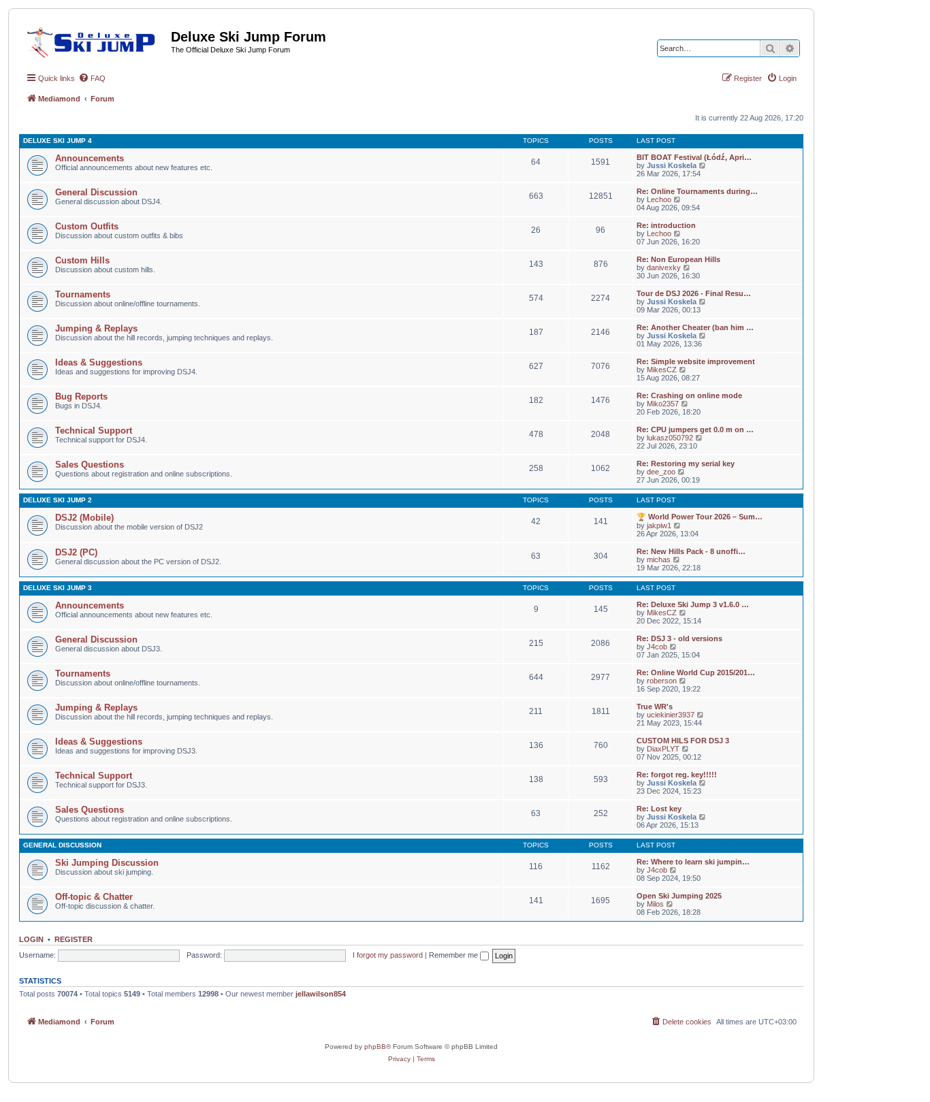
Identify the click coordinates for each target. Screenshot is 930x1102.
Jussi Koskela (671, 165)
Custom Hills (82, 260)
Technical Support (93, 430)
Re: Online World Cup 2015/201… (696, 672)
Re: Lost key (659, 809)
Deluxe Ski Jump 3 (57, 587)
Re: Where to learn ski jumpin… (693, 862)
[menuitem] (92, 78)
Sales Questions (89, 464)
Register (73, 939)
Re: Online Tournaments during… (697, 191)
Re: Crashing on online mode (689, 395)
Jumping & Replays (96, 328)
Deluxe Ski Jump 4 (57, 140)
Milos (655, 904)
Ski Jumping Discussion (107, 863)
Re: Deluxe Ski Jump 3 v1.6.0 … (693, 604)
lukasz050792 (670, 438)
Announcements (89, 158)
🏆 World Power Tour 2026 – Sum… (700, 517)
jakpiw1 (659, 525)
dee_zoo (661, 472)
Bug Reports (81, 396)
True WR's (655, 706)
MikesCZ (662, 370)
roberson (662, 681)
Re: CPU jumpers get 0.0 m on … (695, 429)
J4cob (657, 647)
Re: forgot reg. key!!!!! (677, 775)
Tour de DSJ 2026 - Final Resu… (694, 293)
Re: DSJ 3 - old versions (679, 638)
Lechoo (659, 199)
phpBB (375, 1046)
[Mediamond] (95, 40)
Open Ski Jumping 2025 (679, 896)
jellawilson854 (320, 994)
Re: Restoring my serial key (686, 463)
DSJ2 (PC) (76, 552)
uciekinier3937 (670, 715)
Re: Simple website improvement (696, 361)
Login (31, 939)
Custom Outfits (86, 226)
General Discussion (96, 192)
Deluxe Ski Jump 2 (57, 500)
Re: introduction (666, 225)
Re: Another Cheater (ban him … (695, 327)
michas (659, 559)
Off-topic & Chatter (94, 897)
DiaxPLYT (663, 749)
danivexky (664, 267)
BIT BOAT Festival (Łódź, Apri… (694, 157)
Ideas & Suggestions (98, 362)
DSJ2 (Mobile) (84, 518)
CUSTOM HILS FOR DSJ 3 (683, 740)
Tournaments (82, 294)
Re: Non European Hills (678, 259)
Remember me (454, 955)
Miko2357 (663, 404)
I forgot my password (388, 955)
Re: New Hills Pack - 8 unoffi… (691, 551)
